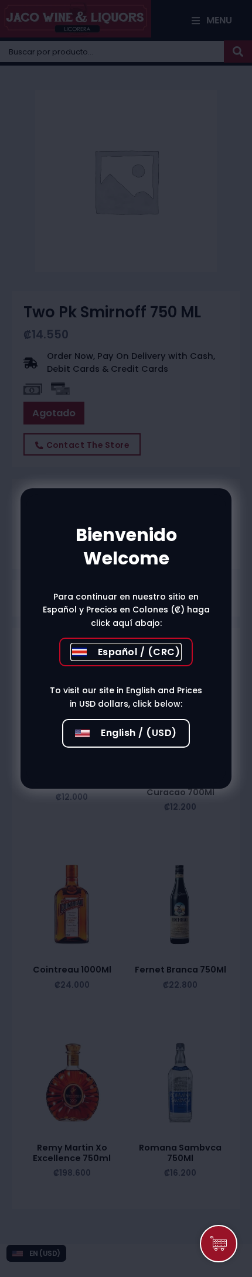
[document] (126, 638)
